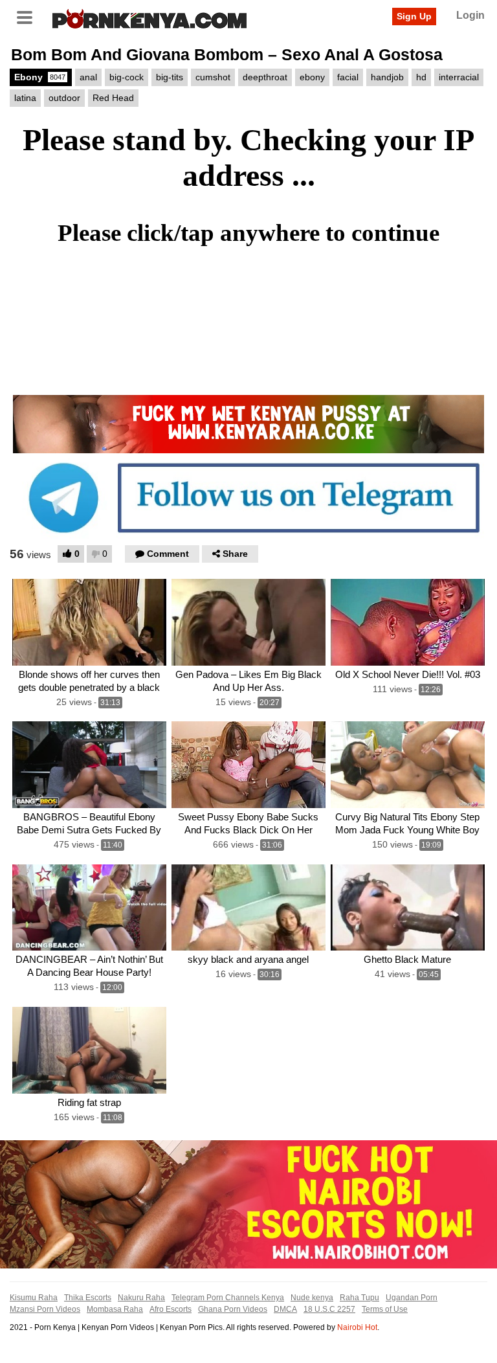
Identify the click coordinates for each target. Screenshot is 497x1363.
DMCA (285, 1309)
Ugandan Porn (411, 1297)
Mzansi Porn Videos (45, 1309)
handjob (387, 77)
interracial (459, 77)
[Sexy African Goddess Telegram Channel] (248, 497)
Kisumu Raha (34, 1297)
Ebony (39, 77)
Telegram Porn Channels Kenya (227, 1297)
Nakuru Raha (141, 1297)
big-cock (126, 77)
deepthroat (265, 77)
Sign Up (414, 16)
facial (348, 77)
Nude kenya (312, 1297)
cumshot (212, 77)
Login (470, 15)
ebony (312, 77)
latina (25, 98)
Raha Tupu (359, 1297)
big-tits (169, 77)
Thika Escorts (87, 1297)
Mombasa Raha (115, 1309)
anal (88, 77)
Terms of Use (385, 1309)
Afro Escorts (170, 1309)
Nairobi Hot (357, 1327)
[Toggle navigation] (29, 16)
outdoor (64, 98)
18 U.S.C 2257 (329, 1309)
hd (421, 77)
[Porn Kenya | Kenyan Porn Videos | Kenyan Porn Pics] (149, 17)
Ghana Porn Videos (232, 1309)
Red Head (113, 98)
